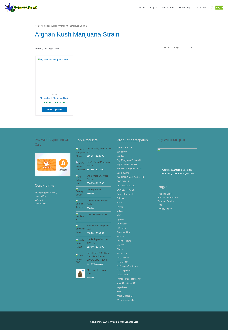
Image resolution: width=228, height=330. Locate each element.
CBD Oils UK (123, 181)
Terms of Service (166, 201)
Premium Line (123, 232)
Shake (120, 249)
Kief (118, 215)
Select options (54, 109)
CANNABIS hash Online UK (130, 177)
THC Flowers (123, 257)
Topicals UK (122, 274)
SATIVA (120, 245)
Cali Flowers (123, 173)
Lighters (121, 219)
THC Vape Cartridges (127, 266)
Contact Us (200, 7)
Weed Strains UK (125, 300)
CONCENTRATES (126, 190)
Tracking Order (165, 194)
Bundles (121, 156)
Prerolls (120, 236)
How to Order (168, 7)
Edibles (120, 198)
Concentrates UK (125, 194)
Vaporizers (122, 287)
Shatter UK (122, 253)
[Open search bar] (212, 7)
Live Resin (122, 223)
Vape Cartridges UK (126, 283)
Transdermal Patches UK (129, 279)
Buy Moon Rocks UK (127, 164)
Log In (219, 7)
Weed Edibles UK (125, 296)
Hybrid (120, 207)
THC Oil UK (122, 262)
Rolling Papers (124, 241)
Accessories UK (125, 147)
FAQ (160, 205)
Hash (119, 202)
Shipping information (168, 197)
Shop (151, 7)
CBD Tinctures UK (126, 185)
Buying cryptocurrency (46, 192)
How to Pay (185, 7)
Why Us (39, 200)
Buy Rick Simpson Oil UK (129, 168)
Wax (119, 291)
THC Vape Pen (124, 270)
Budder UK (122, 152)
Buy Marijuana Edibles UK (129, 160)
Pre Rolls (121, 228)
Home (142, 7)
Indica (120, 211)
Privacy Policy (165, 209)
